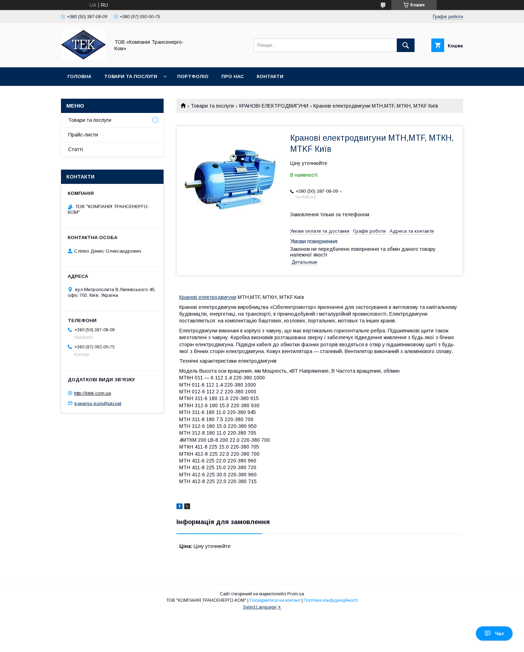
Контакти (270, 76)
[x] (187, 507)
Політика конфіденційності (331, 600)
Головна (79, 76)
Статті (75, 149)
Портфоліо (193, 76)
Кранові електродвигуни (207, 297)
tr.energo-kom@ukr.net (98, 403)
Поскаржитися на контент (275, 600)
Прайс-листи (83, 135)
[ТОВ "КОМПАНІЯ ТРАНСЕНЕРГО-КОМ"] (83, 58)
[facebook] (179, 507)
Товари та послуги (130, 76)
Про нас (232, 76)
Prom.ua (295, 593)
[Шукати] (406, 45)
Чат (499, 633)
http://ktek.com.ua (92, 393)
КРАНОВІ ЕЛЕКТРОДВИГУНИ (273, 106)
